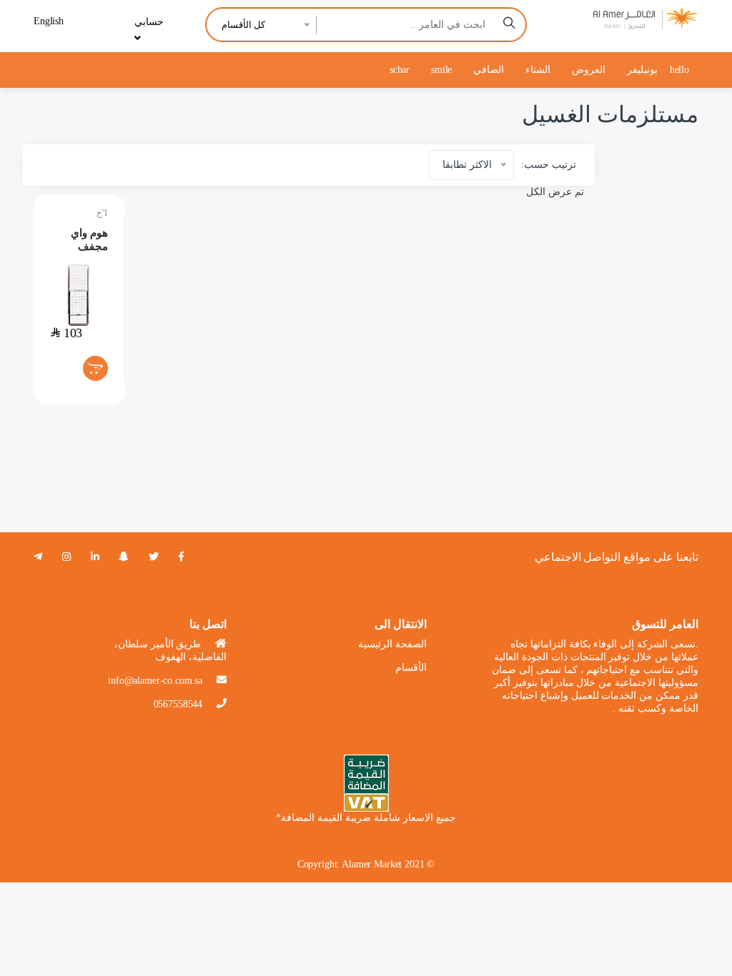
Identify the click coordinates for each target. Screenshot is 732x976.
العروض (588, 69)
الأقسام (411, 667)
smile (441, 69)
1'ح (102, 213)
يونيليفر (642, 69)
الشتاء (537, 69)
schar (400, 69)
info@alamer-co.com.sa (155, 680)
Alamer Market (372, 864)
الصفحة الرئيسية (392, 644)
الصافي (488, 69)
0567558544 (178, 704)
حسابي (149, 21)
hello (679, 69)
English (49, 21)
